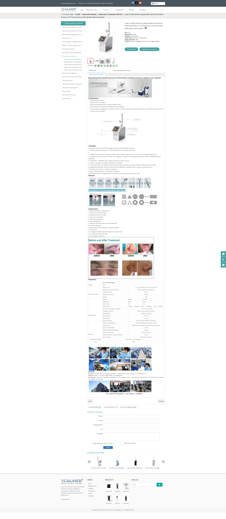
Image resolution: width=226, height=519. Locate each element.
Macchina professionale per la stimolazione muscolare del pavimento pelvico (109, 503)
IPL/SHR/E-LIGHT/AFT (68, 49)
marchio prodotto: (119, 70)
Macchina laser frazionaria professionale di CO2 (117, 468)
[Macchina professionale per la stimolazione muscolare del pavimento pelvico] (109, 498)
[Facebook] (133, 2)
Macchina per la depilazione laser (71, 34)
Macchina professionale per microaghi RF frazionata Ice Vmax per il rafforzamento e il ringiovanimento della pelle (109, 491)
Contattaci (91, 496)
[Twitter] (136, 2)
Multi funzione (66, 98)
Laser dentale (66, 91)
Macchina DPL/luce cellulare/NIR (71, 52)
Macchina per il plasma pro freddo (72, 31)
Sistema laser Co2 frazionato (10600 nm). (75, 59)
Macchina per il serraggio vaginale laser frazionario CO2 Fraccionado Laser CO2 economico (135, 468)
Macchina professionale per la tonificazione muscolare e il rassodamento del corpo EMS (126, 491)
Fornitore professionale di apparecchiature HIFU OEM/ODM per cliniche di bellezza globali (117, 503)
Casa (89, 483)
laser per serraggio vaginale (128, 407)
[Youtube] (140, 2)
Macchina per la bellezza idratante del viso (74, 84)
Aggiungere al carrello (149, 49)
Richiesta (132, 49)
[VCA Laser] (120, 386)
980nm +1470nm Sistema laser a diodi (73, 45)
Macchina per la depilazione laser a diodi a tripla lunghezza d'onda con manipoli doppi (126, 503)
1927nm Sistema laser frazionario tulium (75, 64)
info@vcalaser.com (70, 3)
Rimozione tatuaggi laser (69, 73)
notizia (90, 493)
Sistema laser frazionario (69, 56)
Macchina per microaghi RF (70, 87)
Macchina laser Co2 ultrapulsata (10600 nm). (75, 62)
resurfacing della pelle (95, 407)
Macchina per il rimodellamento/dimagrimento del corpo (74, 42)
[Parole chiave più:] (163, 9)
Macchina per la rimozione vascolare (72, 77)
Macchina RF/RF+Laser (69, 95)
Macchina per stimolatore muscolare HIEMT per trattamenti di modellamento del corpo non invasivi (117, 491)
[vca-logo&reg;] (72, 481)
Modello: (91, 70)
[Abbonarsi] (159, 485)
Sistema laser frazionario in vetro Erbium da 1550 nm (75, 67)
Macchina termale (67, 80)
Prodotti (90, 488)
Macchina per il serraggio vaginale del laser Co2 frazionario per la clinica (99, 468)
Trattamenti (91, 491)
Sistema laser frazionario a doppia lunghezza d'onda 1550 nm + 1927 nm (75, 70)
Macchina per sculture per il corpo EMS (73, 27)
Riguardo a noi (92, 486)
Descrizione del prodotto (96, 74)
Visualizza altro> (65, 499)
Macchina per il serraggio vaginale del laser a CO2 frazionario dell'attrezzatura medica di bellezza (153, 468)
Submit (108, 447)
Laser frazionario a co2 (110, 407)
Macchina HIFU (66, 38)
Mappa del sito (130, 510)
